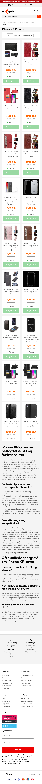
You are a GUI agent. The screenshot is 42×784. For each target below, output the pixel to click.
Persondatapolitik (26, 680)
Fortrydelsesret (26, 686)
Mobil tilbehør (12, 22)
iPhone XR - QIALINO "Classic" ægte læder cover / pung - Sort (11, 424)
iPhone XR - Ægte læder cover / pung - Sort (31, 108)
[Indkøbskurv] (38, 11)
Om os (4, 698)
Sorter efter (17, 35)
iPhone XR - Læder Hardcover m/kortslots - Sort (11, 337)
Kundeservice (6, 701)
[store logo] (9, 11)
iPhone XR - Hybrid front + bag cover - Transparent (31, 291)
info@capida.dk (7, 686)
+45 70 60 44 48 (7, 683)
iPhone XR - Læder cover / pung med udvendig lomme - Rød (11, 154)
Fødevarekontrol (26, 683)
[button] (35, 774)
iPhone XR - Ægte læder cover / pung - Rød (31, 62)
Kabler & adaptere (27, 706)
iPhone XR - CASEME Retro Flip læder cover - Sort (11, 291)
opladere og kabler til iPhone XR (18, 553)
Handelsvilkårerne (27, 675)
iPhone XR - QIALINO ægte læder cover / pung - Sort (30, 424)
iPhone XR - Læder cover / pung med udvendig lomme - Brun (31, 246)
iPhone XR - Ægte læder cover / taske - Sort (31, 383)
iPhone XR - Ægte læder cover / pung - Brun (31, 154)
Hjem (3, 22)
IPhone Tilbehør (24, 22)
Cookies (23, 678)
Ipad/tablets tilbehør (27, 701)
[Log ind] (34, 11)
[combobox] (21, 16)
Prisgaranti (5, 703)
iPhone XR (34, 22)
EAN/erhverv (6, 706)
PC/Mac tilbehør (26, 703)
